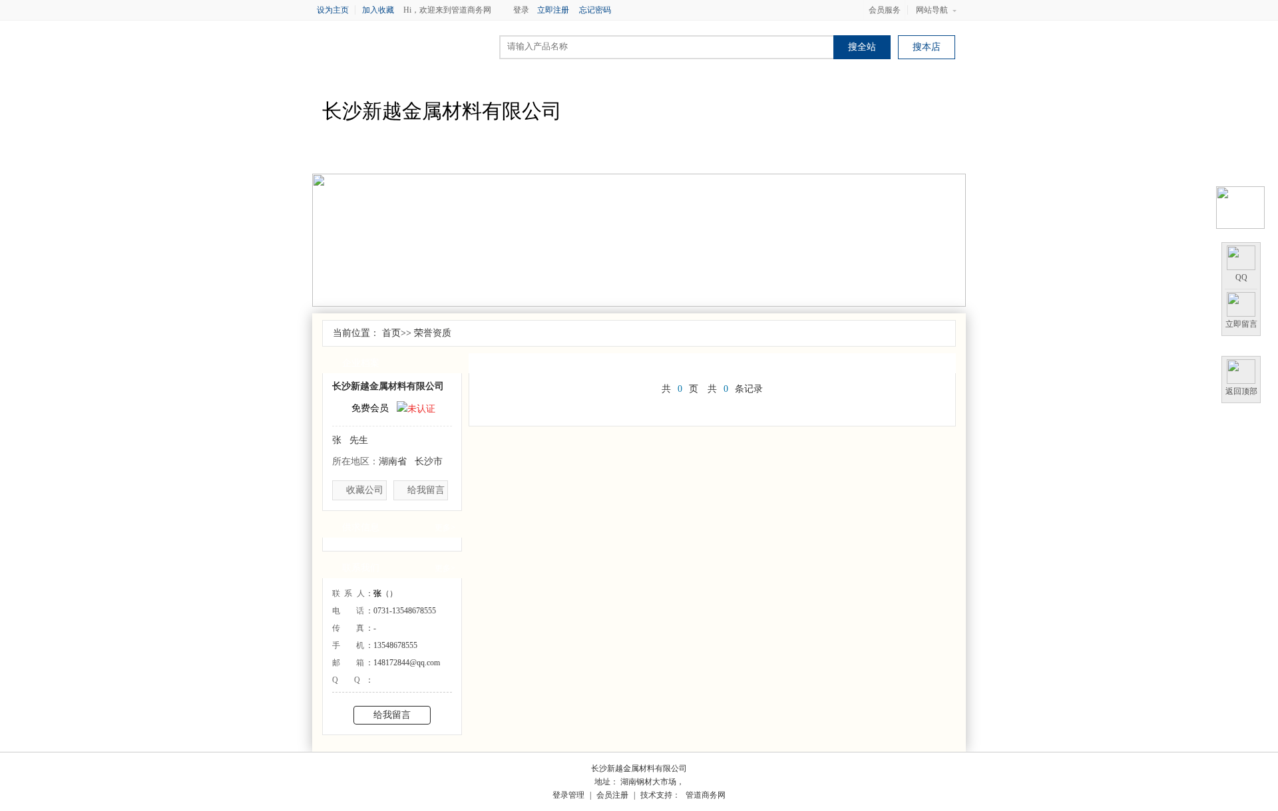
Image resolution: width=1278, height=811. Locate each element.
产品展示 (574, 157)
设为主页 (333, 10)
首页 (391, 333)
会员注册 (612, 795)
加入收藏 (378, 10)
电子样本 (639, 157)
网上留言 (965, 157)
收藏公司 (364, 490)
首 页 (313, 157)
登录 (521, 10)
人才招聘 (770, 157)
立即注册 (553, 10)
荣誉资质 (705, 157)
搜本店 (927, 47)
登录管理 (568, 795)
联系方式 (835, 157)
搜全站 (862, 47)
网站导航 (932, 10)
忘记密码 (595, 10)
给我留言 (426, 490)
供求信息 (509, 157)
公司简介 (378, 157)
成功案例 (900, 157)
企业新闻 (444, 157)
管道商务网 (706, 795)
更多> (445, 527)
